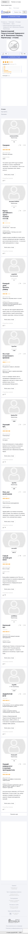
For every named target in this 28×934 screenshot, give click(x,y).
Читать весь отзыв (9, 174)
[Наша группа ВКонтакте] (11, 914)
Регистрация (16, 8)
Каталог (5, 2)
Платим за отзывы (16, 2)
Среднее (6, 145)
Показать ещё (14, 814)
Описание (4, 114)
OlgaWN (14, 685)
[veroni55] (14, 539)
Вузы (9, 75)
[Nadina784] (14, 406)
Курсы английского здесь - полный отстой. (7, 215)
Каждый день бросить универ (6, 286)
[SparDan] (14, 338)
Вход (10, 8)
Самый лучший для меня (7, 558)
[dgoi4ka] (14, 474)
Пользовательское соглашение (14, 926)
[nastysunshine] (14, 127)
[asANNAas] (14, 607)
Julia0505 (14, 274)
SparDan (14, 346)
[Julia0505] (14, 265)
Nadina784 (14, 415)
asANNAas (14, 616)
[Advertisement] (14, 92)
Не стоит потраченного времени (8, 356)
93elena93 (14, 755)
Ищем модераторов (6, 5)
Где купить (4, 111)
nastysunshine (14, 136)
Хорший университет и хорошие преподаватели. (9, 767)
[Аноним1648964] (14, 193)
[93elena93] (14, 746)
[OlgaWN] (14, 676)
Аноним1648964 (14, 201)
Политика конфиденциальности (14, 928)
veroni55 (14, 548)
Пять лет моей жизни (7, 493)
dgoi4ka (14, 483)
